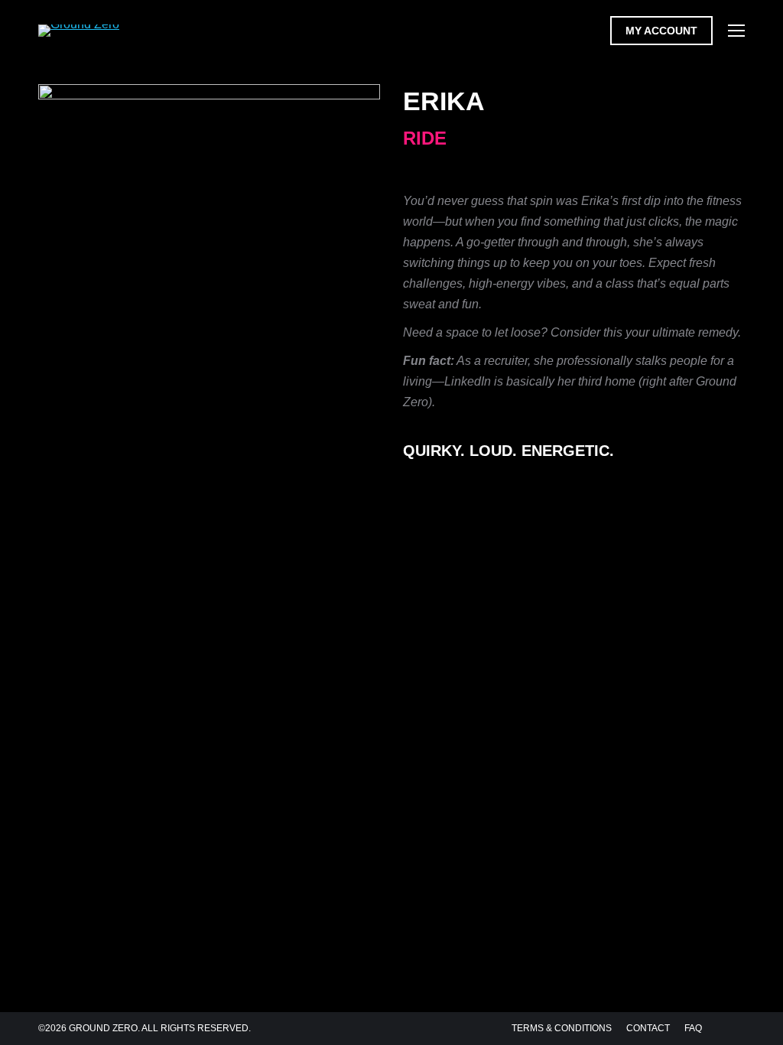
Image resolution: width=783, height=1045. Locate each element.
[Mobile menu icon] (736, 30)
